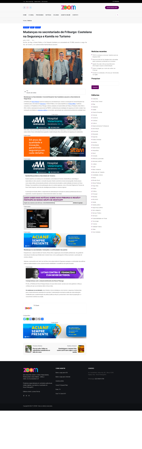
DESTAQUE (26, 27)
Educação (95, 134)
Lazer (94, 166)
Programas (39, 14)
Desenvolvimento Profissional (101, 126)
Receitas (95, 196)
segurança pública (42, 110)
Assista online (60, 381)
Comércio (95, 118)
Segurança (43, 103)
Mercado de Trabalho (98, 172)
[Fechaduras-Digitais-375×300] (55, 219)
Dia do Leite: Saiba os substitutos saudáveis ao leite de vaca (41, 350)
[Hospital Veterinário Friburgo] (55, 122)
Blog (94, 104)
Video (94, 229)
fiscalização (96, 145)
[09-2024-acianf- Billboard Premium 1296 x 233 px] (55, 240)
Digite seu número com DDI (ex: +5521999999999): (39, 203)
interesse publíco (97, 161)
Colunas (56, 14)
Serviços (95, 215)
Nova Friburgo (35, 101)
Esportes (95, 137)
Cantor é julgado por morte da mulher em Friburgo (104, 69)
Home (24, 14)
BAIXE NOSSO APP (112, 7)
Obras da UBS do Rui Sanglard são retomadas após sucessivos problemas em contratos (105, 60)
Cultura (95, 123)
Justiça (94, 164)
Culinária (95, 120)
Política (38, 27)
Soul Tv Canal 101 (61, 393)
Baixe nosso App (29, 1)
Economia (95, 131)
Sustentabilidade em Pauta (100, 218)
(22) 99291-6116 (99, 379)
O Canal (31, 14)
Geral (32, 27)
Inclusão (95, 156)
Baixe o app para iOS (62, 372)
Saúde (94, 202)
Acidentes (95, 98)
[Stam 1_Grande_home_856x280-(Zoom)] (55, 147)
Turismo (95, 224)
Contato (75, 14)
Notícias (48, 14)
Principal (95, 194)
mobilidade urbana (98, 175)
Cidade (94, 109)
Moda (94, 177)
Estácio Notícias (97, 139)
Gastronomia (96, 147)
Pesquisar (95, 79)
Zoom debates (96, 232)
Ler (27, 90)
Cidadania (95, 107)
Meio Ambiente (97, 169)
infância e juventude (98, 158)
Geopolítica (96, 150)
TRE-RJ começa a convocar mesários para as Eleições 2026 (105, 56)
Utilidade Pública (97, 226)
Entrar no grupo (78, 203)
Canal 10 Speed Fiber (62, 385)
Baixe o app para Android (63, 377)
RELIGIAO (95, 199)
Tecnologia (96, 221)
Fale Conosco (45, 1)
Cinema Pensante (97, 112)
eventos (95, 142)
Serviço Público (97, 213)
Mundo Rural (96, 180)
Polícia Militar (72, 103)
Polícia (94, 188)
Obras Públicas (97, 183)
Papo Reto (95, 186)
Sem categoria (96, 210)
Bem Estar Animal (97, 101)
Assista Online (37, 1)
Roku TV (58, 389)
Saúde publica (96, 205)
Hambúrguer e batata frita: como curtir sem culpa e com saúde (67, 350)
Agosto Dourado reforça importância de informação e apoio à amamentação (104, 64)
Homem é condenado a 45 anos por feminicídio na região (106, 73)
